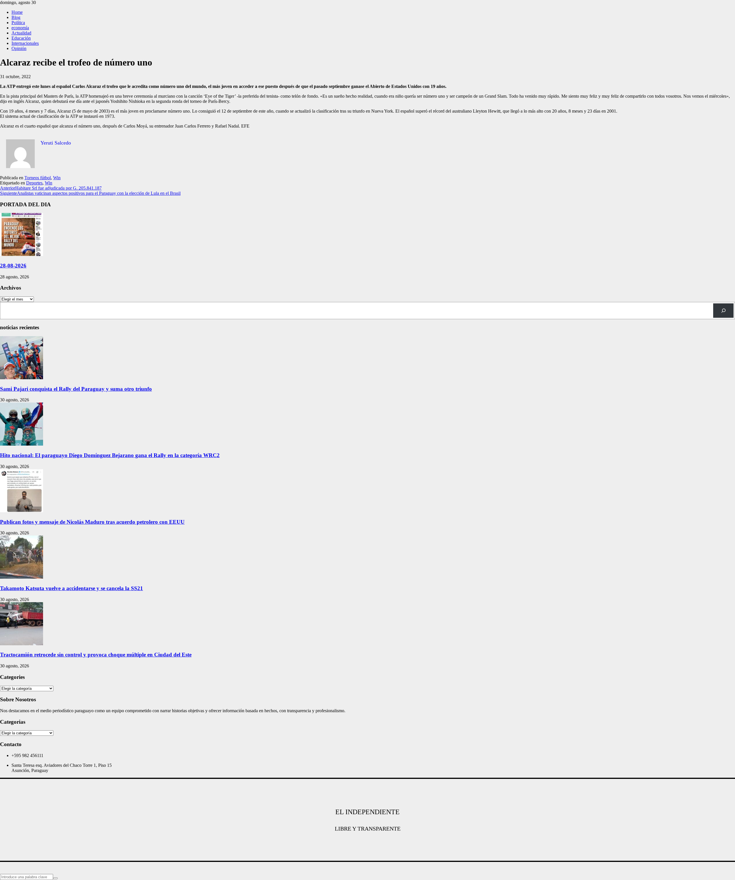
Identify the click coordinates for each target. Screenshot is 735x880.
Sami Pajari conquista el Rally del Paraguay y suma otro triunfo (76, 389)
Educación (21, 38)
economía (20, 27)
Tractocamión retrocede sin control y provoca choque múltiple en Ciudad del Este (96, 655)
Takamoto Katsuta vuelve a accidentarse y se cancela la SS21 (71, 588)
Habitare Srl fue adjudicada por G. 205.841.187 (51, 188)
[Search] (723, 310)
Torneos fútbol (37, 177)
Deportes (34, 182)
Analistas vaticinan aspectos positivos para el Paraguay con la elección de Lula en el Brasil (90, 193)
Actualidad (21, 32)
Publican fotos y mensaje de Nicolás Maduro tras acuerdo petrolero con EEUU (92, 522)
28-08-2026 (13, 266)
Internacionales (25, 43)
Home (17, 12)
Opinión (18, 48)
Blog (15, 17)
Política (18, 22)
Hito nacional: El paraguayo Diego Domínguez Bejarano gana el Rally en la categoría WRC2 (110, 455)
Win (57, 177)
